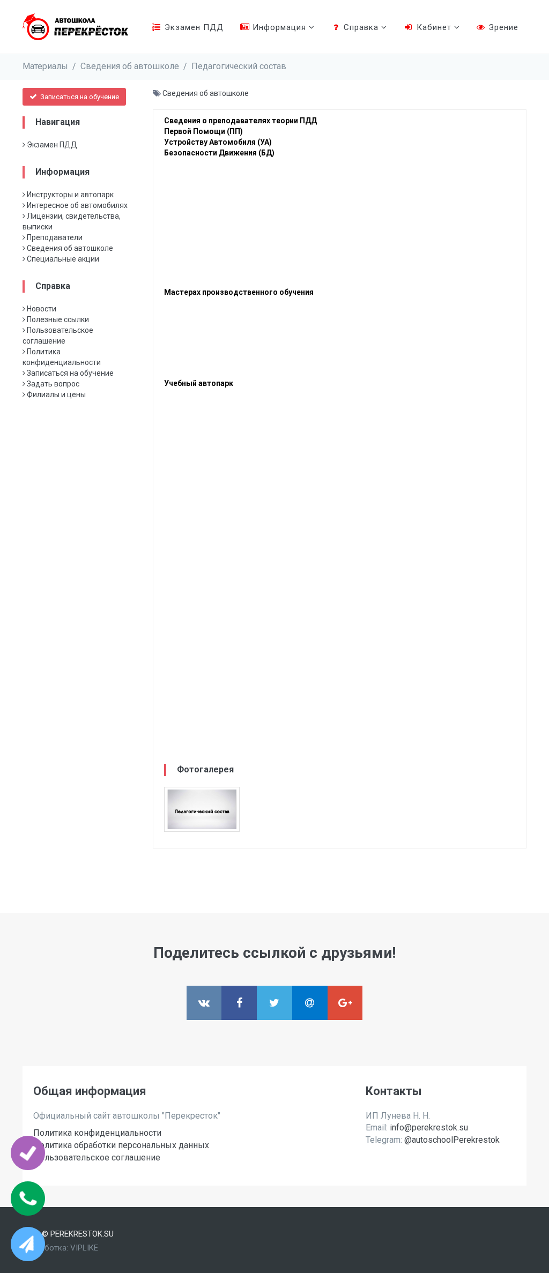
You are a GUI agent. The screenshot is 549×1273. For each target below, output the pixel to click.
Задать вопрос (52, 383)
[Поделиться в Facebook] (239, 1003)
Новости (40, 308)
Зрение (502, 27)
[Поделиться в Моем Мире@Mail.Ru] (310, 1003)
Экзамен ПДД (193, 27)
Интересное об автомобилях (76, 205)
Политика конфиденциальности (97, 1133)
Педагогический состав (238, 66)
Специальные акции (62, 259)
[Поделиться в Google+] (345, 1003)
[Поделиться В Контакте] (204, 1003)
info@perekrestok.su (429, 1127)
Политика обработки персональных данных (121, 1145)
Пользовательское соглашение (96, 1157)
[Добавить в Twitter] (274, 1003)
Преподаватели (54, 237)
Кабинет (434, 27)
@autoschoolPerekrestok (452, 1140)
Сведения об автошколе (129, 66)
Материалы (45, 66)
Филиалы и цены (55, 394)
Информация (279, 27)
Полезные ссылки (57, 319)
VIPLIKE (84, 1248)
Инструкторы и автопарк (69, 194)
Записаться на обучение (79, 97)
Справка (361, 27)
